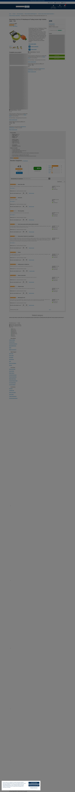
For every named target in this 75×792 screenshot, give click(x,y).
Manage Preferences (33, 787)
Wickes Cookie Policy (14, 787)
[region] (21, 785)
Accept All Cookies (34, 782)
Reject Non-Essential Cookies (34, 785)
